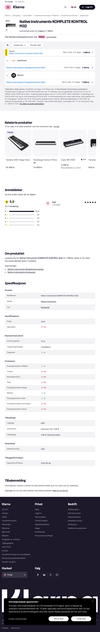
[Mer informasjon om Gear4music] (7, 60)
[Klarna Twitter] (51, 575)
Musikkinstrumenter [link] (69, 16)
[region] (50, 611)
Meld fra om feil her (60, 491)
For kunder (9, 2)
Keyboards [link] (84, 16)
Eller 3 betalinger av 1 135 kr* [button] (71, 167)
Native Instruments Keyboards (21, 272)
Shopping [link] (16, 16)
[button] (73, 7)
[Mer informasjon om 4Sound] (7, 75)
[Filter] (7, 45)
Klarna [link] (7, 16)
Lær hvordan (51, 37)
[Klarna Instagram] (57, 575)
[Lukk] (92, 601)
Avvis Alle (58, 618)
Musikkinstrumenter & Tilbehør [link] (46, 16)
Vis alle (56, 127)
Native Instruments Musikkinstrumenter (26, 269)
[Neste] (91, 149)
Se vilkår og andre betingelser (32, 104)
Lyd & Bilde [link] (27, 16)
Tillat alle (81, 618)
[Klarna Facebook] (38, 575)
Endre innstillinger (18, 619)
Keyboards (45, 307)
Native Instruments (48, 302)
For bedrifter (19, 2)
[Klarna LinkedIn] (44, 575)
